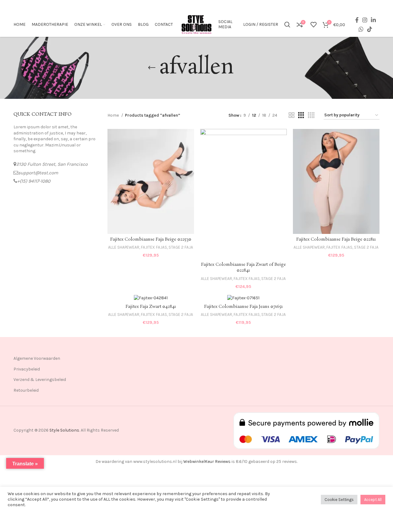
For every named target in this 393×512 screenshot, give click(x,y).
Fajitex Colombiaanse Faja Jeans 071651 (243, 307)
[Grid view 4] (311, 115)
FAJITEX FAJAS (154, 247)
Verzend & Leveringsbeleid (40, 379)
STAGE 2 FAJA (181, 247)
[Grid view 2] (291, 115)
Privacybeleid (27, 369)
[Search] (287, 24)
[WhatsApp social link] (361, 29)
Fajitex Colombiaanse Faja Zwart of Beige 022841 (243, 268)
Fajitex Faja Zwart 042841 (151, 307)
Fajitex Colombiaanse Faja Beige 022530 (150, 239)
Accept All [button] (373, 499)
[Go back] (151, 68)
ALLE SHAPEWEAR (123, 247)
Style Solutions (64, 430)
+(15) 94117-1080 (33, 181)
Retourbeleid (26, 390)
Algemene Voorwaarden (37, 358)
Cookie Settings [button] (339, 499)
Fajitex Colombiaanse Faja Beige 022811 (336, 239)
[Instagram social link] (364, 20)
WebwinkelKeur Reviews (207, 461)
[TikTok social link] (369, 29)
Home (113, 115)
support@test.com (38, 173)
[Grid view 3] (301, 115)
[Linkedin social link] (373, 20)
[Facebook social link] (356, 20)
